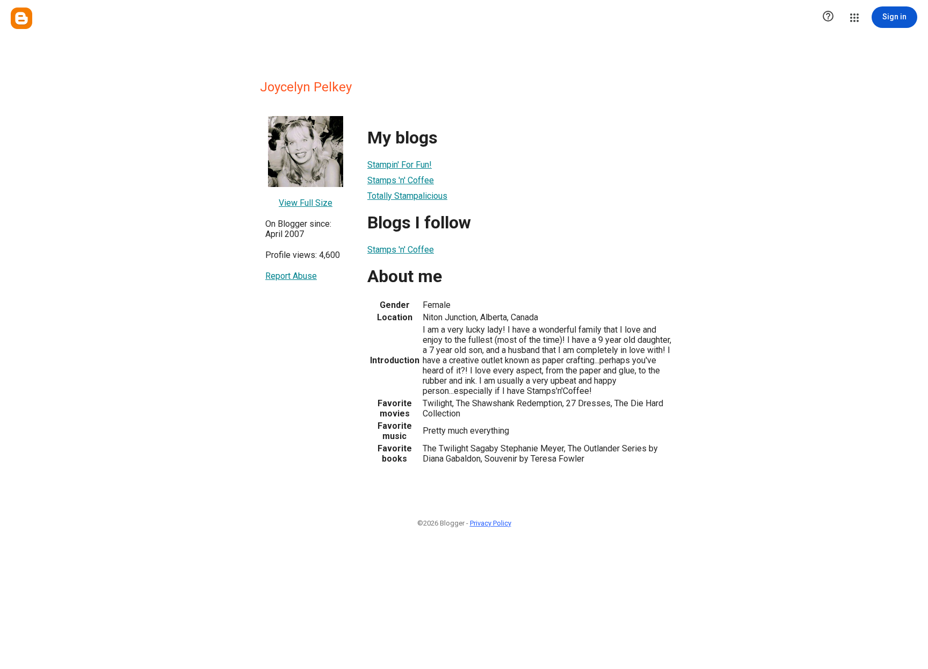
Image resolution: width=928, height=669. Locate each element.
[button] (828, 17)
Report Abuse (291, 276)
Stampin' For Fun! (399, 165)
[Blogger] (21, 18)
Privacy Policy (490, 523)
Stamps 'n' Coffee (400, 180)
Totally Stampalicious (407, 196)
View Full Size (305, 203)
